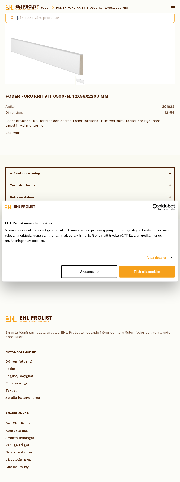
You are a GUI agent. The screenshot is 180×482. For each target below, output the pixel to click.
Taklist (11, 390)
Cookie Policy (17, 467)
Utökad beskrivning (25, 173)
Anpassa (87, 271)
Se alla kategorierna (22, 398)
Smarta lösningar (19, 438)
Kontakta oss (16, 430)
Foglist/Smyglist (19, 376)
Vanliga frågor (17, 445)
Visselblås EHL (18, 459)
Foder (10, 369)
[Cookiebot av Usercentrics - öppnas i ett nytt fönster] (156, 207)
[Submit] (10, 17)
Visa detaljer (156, 257)
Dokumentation (22, 197)
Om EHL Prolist (18, 423)
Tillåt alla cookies (147, 271)
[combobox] (90, 18)
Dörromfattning (18, 361)
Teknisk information (25, 185)
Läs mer (12, 133)
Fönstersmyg (16, 383)
